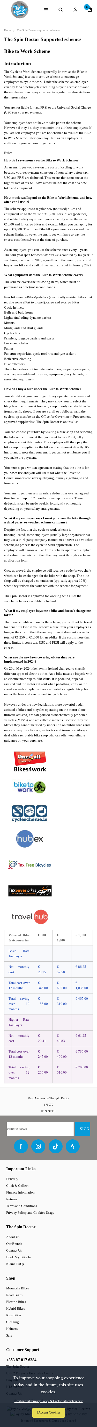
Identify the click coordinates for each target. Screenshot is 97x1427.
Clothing (12, 1322)
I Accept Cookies (49, 1412)
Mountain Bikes (17, 1288)
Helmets (12, 1329)
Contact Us (14, 1250)
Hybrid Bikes (15, 1308)
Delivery (12, 1179)
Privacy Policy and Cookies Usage (30, 1213)
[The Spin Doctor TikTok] (56, 1146)
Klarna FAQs (15, 1264)
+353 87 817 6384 (21, 1360)
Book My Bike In (18, 1257)
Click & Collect (17, 1186)
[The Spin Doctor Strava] (73, 1146)
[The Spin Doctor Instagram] (38, 1146)
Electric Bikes (16, 1302)
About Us (12, 1237)
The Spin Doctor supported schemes (38, 30)
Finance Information (20, 1192)
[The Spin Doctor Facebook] (21, 1146)
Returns (11, 1199)
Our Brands (14, 1244)
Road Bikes (14, 1295)
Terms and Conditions (21, 1206)
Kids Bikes (13, 1315)
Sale (9, 1335)
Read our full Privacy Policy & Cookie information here (48, 1401)
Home (7, 30)
